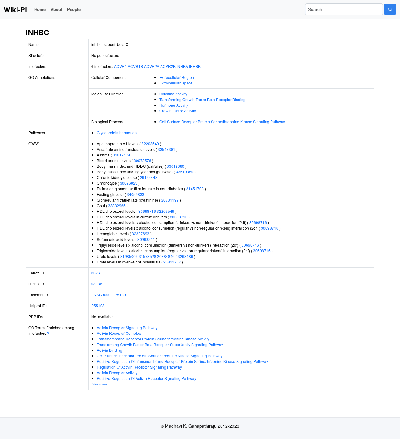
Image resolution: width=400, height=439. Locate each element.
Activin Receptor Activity (117, 372)
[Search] (390, 9)
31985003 (129, 256)
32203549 (150, 143)
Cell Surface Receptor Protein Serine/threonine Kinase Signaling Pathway (222, 121)
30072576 (142, 160)
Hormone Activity (173, 105)
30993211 (146, 239)
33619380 (175, 166)
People (74, 9)
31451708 (195, 188)
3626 (95, 272)
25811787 (172, 261)
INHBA (182, 66)
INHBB (195, 66)
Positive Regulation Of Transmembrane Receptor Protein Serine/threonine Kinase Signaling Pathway (182, 361)
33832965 (117, 205)
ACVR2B (168, 66)
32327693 (140, 233)
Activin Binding (109, 350)
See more (99, 384)
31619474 (121, 154)
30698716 (147, 211)
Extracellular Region (176, 77)
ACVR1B (135, 66)
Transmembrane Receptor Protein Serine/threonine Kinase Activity (153, 338)
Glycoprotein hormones (117, 132)
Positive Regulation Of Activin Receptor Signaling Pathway (146, 378)
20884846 (166, 256)
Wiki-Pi (15, 9)
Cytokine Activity (173, 93)
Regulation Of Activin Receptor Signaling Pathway (139, 367)
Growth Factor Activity (177, 110)
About (56, 9)
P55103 (98, 305)
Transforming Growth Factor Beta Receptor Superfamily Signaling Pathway (160, 344)
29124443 (149, 177)
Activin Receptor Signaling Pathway (127, 327)
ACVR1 (120, 66)
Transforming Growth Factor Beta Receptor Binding (202, 99)
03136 (96, 283)
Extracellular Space (175, 82)
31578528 (147, 256)
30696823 (129, 183)
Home (40, 9)
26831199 (170, 199)
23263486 (184, 256)
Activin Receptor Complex (119, 333)
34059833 (135, 194)
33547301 (166, 149)
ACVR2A (151, 66)
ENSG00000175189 (108, 294)
